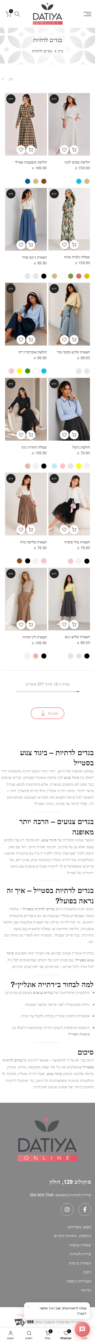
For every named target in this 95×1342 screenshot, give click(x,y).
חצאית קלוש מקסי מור (73, 351)
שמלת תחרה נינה (34, 447)
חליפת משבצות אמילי (31, 162)
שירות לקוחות (80, 1253)
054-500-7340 (42, 1194)
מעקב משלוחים (79, 1226)
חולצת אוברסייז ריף (32, 351)
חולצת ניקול (81, 447)
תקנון (87, 1271)
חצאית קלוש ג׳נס (77, 636)
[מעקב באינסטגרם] (67, 1209)
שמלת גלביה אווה (77, 256)
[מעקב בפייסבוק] (85, 1209)
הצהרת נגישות (80, 1262)
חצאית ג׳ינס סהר (34, 257)
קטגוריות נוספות (79, 1281)
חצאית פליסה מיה (33, 541)
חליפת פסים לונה (77, 162)
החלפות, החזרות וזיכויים (72, 1235)
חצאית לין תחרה (35, 636)
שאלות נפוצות (80, 1244)
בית (60, 50)
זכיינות (86, 1289)
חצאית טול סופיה (77, 541)
